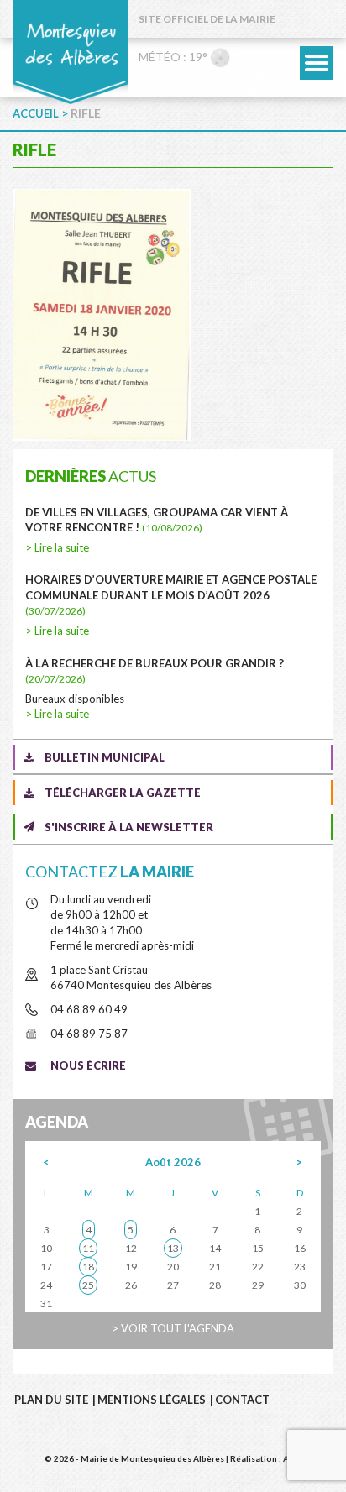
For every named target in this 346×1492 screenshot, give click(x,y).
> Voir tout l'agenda (173, 1328)
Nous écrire (88, 1065)
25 (88, 1285)
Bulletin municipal (105, 757)
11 (88, 1248)
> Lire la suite (57, 547)
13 (173, 1248)
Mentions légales (151, 1399)
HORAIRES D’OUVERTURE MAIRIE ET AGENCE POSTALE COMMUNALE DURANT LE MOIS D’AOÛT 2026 (171, 595)
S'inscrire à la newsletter (129, 827)
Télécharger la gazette (123, 792)
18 (88, 1266)
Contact (242, 1399)
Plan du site (51, 1399)
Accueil (36, 113)
